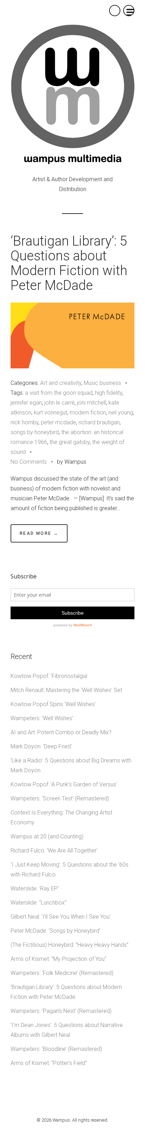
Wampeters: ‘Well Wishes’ (42, 718)
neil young (120, 412)
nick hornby (24, 422)
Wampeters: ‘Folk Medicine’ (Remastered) (62, 973)
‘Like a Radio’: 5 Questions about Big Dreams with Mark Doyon (71, 765)
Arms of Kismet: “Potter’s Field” (49, 1063)
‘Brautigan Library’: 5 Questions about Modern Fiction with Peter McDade (69, 263)
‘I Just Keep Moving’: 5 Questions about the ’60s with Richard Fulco (69, 869)
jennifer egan (26, 402)
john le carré (59, 402)
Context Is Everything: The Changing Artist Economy (61, 817)
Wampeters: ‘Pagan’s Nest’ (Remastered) (61, 1011)
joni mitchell (91, 402)
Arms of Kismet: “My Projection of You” (58, 959)
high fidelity (108, 392)
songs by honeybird (35, 432)
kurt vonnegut (50, 412)
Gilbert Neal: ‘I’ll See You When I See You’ (61, 916)
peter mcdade (58, 422)
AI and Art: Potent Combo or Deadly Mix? (61, 732)
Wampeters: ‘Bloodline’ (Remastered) (56, 1049)
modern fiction (88, 412)
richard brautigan (99, 422)
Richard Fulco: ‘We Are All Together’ (54, 850)
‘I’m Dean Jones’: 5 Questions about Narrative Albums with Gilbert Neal (67, 1030)
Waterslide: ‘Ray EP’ (35, 888)
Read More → (39, 533)
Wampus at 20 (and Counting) (47, 836)
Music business (102, 383)
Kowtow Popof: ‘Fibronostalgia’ (49, 676)
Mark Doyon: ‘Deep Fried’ (41, 746)
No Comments (29, 461)
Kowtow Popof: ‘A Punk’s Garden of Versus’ (64, 784)
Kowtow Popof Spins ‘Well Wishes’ (53, 704)
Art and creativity (60, 383)
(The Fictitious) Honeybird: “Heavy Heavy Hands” (69, 944)
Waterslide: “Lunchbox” (39, 902)
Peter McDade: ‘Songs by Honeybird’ (55, 930)
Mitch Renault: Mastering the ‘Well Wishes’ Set (66, 690)
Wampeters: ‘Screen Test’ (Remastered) (60, 798)
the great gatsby (70, 442)
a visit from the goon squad (59, 392)
